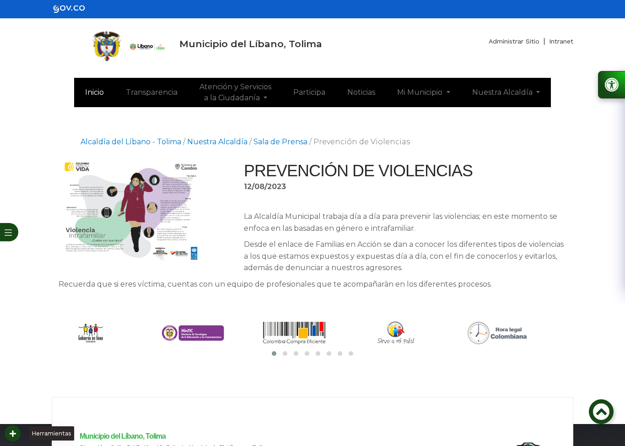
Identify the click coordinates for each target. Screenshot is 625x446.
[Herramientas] (13, 433)
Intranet (561, 41)
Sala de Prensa (280, 141)
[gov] (74, 8)
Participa (309, 92)
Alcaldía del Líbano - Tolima (131, 141)
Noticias (361, 92)
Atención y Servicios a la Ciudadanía (235, 92)
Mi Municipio (420, 92)
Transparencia (152, 92)
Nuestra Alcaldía (503, 92)
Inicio (100, 92)
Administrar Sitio (514, 41)
